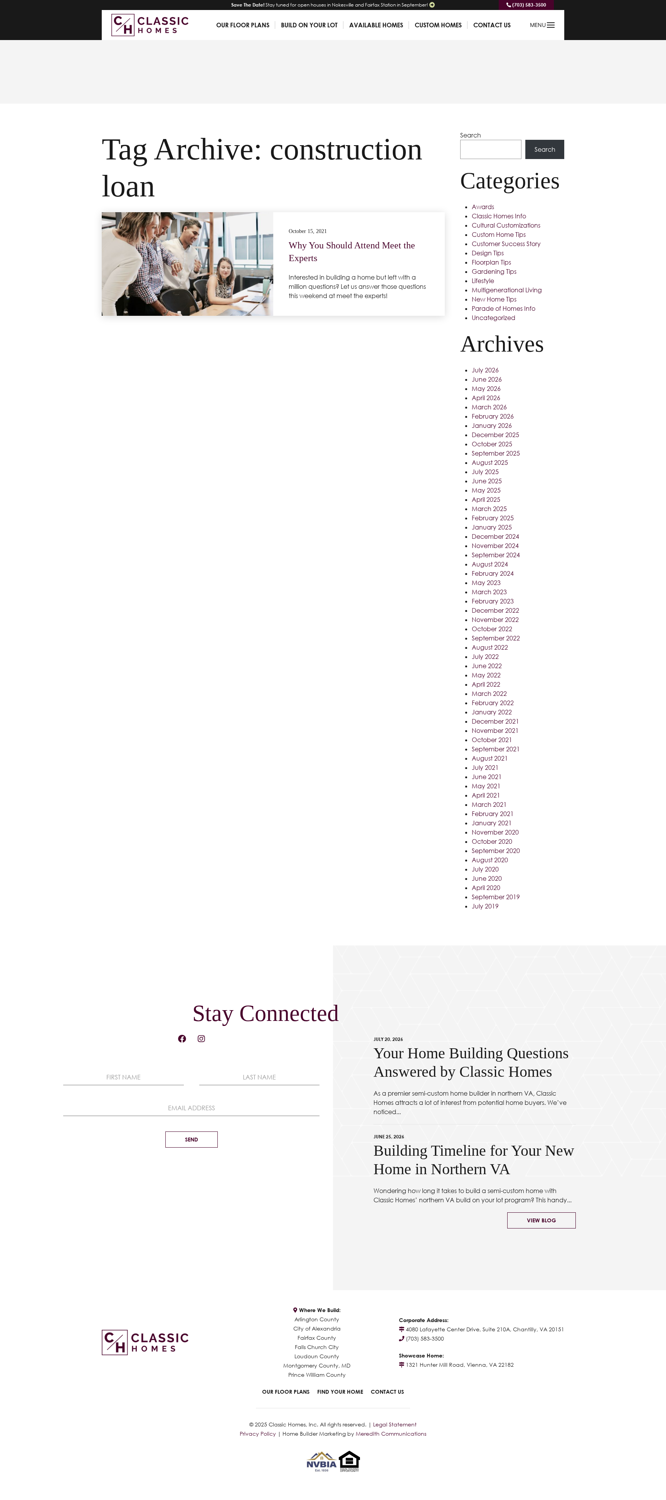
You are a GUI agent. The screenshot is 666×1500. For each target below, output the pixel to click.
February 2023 (493, 601)
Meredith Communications (391, 1433)
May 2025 (486, 490)
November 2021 (495, 730)
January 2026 (492, 425)
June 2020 (487, 878)
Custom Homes (438, 25)
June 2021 (487, 777)
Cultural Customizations (506, 225)
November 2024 (495, 546)
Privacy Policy (258, 1433)
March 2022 (489, 693)
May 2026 (486, 388)
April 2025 (486, 499)
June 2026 (487, 379)
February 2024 (493, 573)
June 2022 (487, 666)
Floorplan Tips (491, 262)
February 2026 (493, 416)
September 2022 (496, 638)
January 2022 (492, 712)
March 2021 (489, 804)
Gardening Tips (494, 271)
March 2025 (489, 509)
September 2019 (496, 897)
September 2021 (496, 749)
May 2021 (486, 786)
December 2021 (495, 721)
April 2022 (486, 684)
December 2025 (495, 435)
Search (470, 135)
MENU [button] (538, 25)
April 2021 (486, 795)
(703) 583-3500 (528, 5)
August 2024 (490, 564)
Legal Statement (395, 1424)
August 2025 (490, 462)
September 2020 (496, 851)
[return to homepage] (149, 24)
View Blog (541, 1220)
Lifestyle (483, 281)
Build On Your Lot (309, 25)
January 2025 (492, 527)
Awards (483, 207)
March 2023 (489, 592)
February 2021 (493, 814)
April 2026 (486, 398)
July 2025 (485, 472)
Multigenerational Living (507, 290)
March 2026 (489, 407)
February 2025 (493, 518)
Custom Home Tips (499, 234)
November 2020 (495, 832)
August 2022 (490, 647)
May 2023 (486, 583)
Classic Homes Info (499, 216)
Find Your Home (340, 1391)
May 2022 (486, 675)
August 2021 (490, 758)
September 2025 (496, 453)
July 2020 (485, 869)
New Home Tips (494, 299)
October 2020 (492, 841)
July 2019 (485, 906)
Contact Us (492, 25)
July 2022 (485, 656)
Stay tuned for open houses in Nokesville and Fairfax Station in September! (329, 5)
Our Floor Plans (242, 25)
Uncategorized (493, 318)
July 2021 (485, 767)
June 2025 (487, 481)
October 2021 (492, 740)
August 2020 (490, 860)
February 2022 (493, 703)
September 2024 (496, 555)
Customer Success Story (506, 244)
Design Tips (488, 253)
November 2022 (495, 619)
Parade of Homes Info (503, 308)
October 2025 (492, 444)
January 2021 (492, 823)
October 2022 (492, 629)
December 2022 (495, 610)
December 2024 (495, 536)
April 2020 (486, 888)
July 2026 (485, 370)
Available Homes (376, 25)
